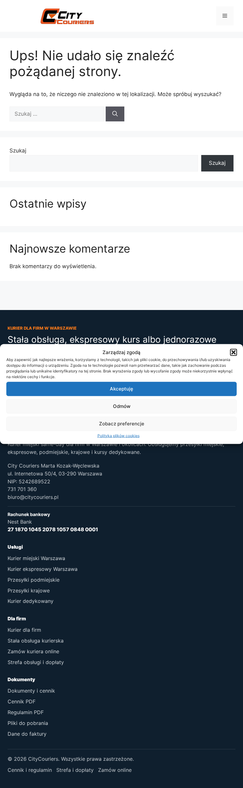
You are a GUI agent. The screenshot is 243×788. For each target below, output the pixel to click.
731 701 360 (22, 489)
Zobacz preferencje (121, 424)
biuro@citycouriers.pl (33, 497)
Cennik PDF (21, 701)
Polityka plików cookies (118, 435)
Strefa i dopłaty (75, 770)
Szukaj (17, 150)
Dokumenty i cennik (31, 691)
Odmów (121, 406)
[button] (233, 352)
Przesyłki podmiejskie (33, 580)
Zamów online (115, 770)
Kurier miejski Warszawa (36, 558)
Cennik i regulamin (30, 770)
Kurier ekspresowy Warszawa (43, 569)
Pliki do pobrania (28, 723)
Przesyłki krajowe (29, 590)
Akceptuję (121, 389)
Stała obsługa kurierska (36, 640)
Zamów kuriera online (33, 651)
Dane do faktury (27, 734)
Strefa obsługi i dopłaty (36, 662)
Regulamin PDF (26, 712)
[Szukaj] (115, 114)
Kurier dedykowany (30, 601)
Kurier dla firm (24, 630)
